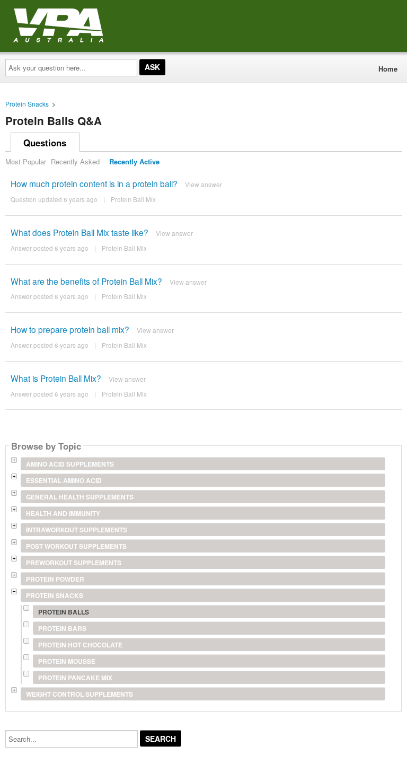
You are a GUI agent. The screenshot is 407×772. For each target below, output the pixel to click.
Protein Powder (55, 579)
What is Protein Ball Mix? (56, 378)
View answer (203, 184)
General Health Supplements (80, 497)
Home (387, 69)
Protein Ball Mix (133, 199)
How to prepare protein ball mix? (70, 329)
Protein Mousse (66, 661)
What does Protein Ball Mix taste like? (79, 232)
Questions (44, 142)
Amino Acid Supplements (70, 464)
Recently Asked (75, 161)
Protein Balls (63, 612)
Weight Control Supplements (79, 694)
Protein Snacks (27, 103)
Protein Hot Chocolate (80, 645)
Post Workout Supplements (76, 546)
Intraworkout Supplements (76, 529)
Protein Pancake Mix (75, 677)
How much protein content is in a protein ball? (94, 183)
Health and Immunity (63, 513)
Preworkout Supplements (73, 562)
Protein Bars (62, 628)
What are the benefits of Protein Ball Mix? (86, 281)
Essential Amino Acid (64, 480)
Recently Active (134, 161)
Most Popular (25, 161)
